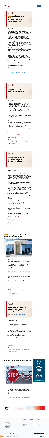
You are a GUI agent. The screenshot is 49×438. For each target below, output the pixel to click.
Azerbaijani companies (11, 68)
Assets (12, 287)
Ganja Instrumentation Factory (19, 68)
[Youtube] (10, 433)
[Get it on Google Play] (41, 433)
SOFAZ (9, 287)
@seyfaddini (17, 216)
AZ (42, 436)
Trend (28, 33)
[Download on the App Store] (36, 433)
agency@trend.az (6, 428)
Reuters (27, 385)
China (8, 393)
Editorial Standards (25, 424)
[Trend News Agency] (7, 420)
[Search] (29, 6)
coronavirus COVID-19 (10, 345)
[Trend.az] (7, 6)
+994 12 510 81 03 (7, 427)
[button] (5, 11)
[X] (8, 433)
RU (43, 436)
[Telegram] (12, 433)
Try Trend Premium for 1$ (12, 74)
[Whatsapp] (5, 433)
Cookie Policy (39, 424)
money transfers (14, 137)
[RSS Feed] (15, 433)
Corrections (24, 425)
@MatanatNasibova (19, 65)
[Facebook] (7, 433)
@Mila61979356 (18, 342)
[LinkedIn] (13, 433)
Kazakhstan (9, 137)
